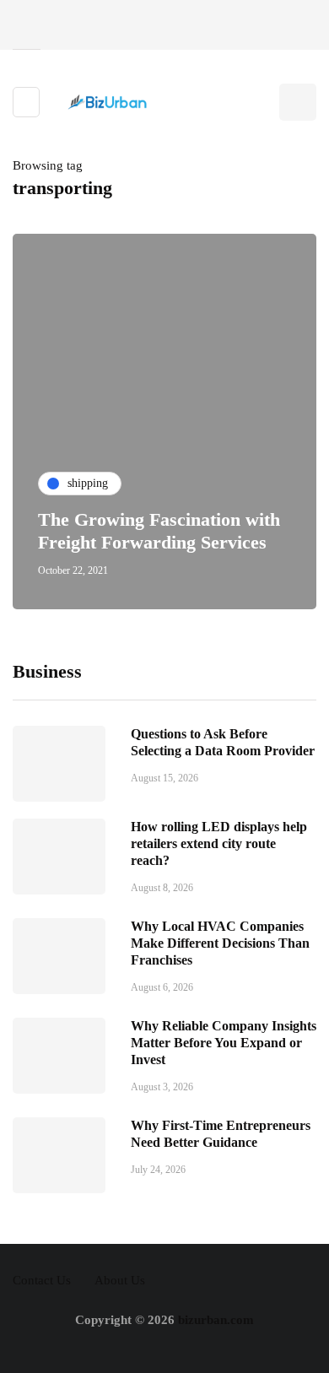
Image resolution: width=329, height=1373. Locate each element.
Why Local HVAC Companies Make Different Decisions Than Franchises (220, 943)
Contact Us (42, 1280)
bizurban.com (216, 1320)
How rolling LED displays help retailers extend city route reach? (219, 843)
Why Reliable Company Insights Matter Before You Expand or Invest (223, 1043)
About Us (119, 1280)
